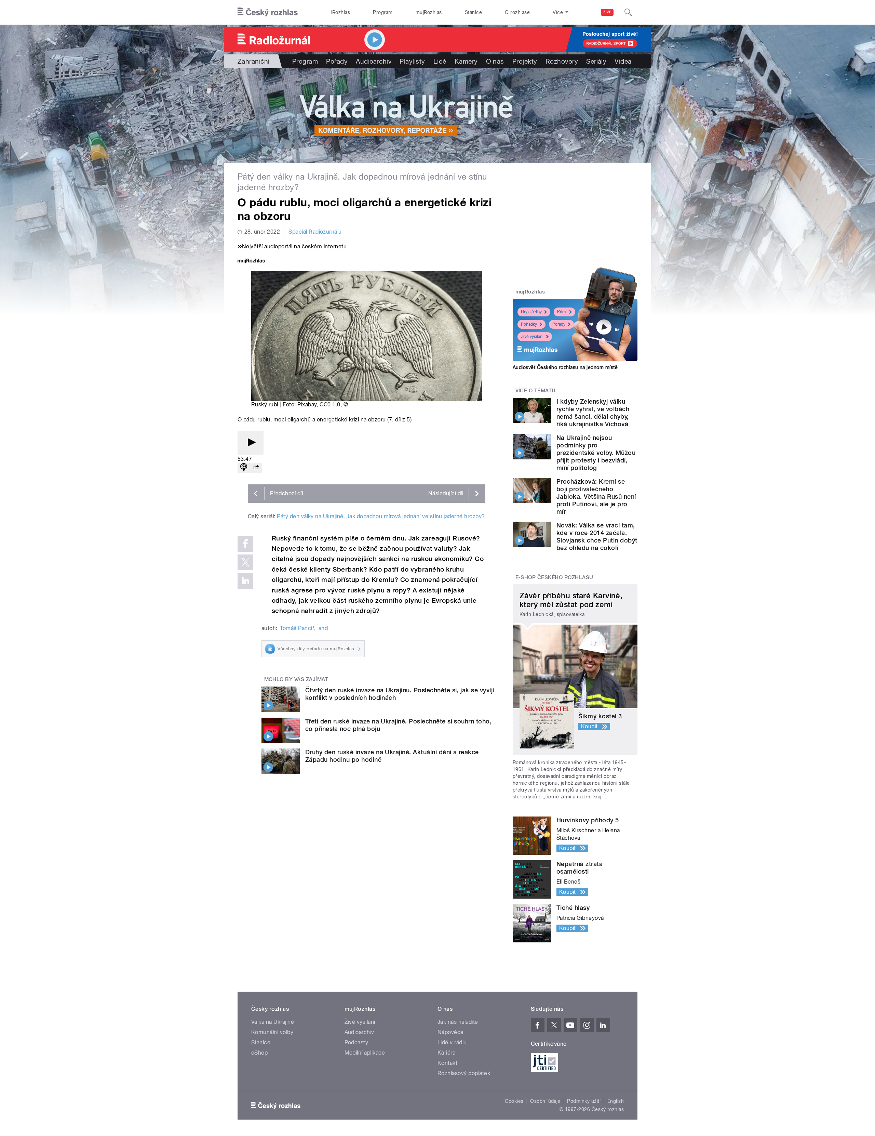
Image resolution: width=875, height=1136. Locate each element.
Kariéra (446, 1052)
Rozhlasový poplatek (464, 1073)
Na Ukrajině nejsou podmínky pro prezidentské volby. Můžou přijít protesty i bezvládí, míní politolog (595, 452)
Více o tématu (535, 391)
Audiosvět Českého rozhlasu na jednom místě (565, 367)
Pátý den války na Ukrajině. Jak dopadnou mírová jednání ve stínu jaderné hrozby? (381, 516)
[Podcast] (244, 468)
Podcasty (356, 1042)
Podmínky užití (584, 1101)
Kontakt (447, 1063)
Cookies (514, 1101)
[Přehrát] (251, 443)
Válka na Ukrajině (272, 1022)
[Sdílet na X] (245, 562)
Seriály (596, 61)
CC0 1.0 (330, 404)
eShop (259, 1052)
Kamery (466, 61)
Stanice (473, 12)
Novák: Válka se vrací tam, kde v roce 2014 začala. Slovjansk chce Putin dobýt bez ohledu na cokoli (596, 536)
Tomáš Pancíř (297, 628)
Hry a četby (531, 312)
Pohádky (529, 324)
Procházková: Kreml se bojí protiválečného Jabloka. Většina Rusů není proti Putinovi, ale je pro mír (596, 496)
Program (382, 12)
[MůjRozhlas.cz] (251, 261)
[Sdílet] (256, 468)
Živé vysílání (532, 336)
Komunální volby (272, 1032)
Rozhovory (562, 61)
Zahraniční (254, 61)
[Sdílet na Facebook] (245, 544)
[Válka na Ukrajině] (437, 115)
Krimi (562, 312)
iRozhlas (340, 12)
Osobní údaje (545, 1101)
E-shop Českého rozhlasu (554, 577)
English (615, 1101)
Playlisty (412, 61)
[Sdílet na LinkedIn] (245, 581)
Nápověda (450, 1032)
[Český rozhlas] (268, 12)
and (323, 628)
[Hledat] (628, 12)
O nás (495, 61)
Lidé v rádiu (452, 1042)
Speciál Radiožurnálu (315, 231)
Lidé (439, 61)
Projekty (524, 61)
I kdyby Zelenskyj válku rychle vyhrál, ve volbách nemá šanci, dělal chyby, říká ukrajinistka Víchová (592, 413)
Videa (623, 61)
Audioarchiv (373, 61)
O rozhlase (517, 12)
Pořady (337, 61)
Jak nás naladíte (458, 1022)
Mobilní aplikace (365, 1052)
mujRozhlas (429, 12)
